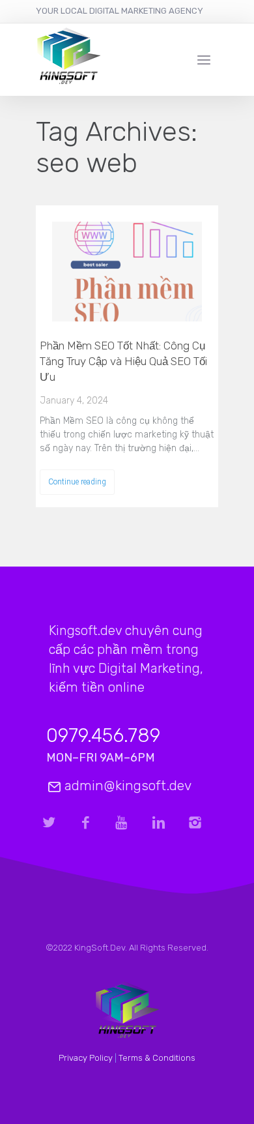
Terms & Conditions (157, 1058)
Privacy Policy (86, 1058)
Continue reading (77, 481)
